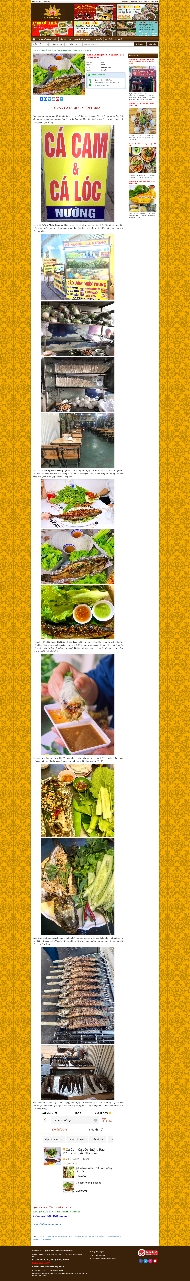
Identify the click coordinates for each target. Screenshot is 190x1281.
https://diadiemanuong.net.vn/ (47, 1224)
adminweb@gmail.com (102, 85)
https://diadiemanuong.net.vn (52, 1267)
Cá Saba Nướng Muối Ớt (65, 1236)
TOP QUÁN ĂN (97, 39)
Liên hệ (140, 1)
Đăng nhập (154, 1)
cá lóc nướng (47, 1240)
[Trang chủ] (34, 39)
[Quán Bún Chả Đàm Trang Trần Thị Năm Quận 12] (142, 121)
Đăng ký (146, 1)
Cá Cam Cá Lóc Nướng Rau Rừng (47, 1236)
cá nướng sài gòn (113, 1236)
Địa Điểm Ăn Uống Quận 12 (48, 50)
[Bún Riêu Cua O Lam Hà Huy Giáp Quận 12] (142, 160)
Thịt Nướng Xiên (79, 1236)
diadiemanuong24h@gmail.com (50, 1270)
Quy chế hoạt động (99, 1255)
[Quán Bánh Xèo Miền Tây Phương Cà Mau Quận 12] (142, 199)
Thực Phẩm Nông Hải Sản (82, 39)
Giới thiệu (133, 1)
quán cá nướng (89, 1236)
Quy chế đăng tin (98, 1252)
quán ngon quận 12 (101, 1236)
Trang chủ (125, 1)
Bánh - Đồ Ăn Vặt (65, 39)
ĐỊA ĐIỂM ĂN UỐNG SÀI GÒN (48, 39)
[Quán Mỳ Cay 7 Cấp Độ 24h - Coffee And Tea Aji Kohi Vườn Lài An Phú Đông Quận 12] (142, 79)
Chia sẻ (35, 99)
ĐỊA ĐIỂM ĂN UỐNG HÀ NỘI (113, 39)
